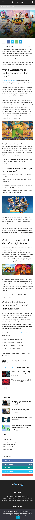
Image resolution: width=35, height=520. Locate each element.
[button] (3, 2)
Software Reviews (9, 6)
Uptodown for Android (9, 444)
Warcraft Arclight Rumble (9, 80)
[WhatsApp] (16, 41)
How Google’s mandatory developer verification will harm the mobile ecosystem (22, 427)
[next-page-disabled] (5, 388)
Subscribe (29, 474)
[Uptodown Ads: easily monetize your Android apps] (6, 419)
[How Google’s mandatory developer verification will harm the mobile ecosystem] (6, 428)
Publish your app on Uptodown (11, 442)
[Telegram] (20, 41)
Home (2, 6)
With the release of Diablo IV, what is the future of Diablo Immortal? (20, 374)
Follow (30, 464)
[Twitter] (12, 41)
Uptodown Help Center (9, 447)
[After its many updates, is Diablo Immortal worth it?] (6, 382)
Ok (18, 517)
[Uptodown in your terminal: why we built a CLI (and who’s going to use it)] (6, 403)
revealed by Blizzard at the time (22, 333)
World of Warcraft (6, 362)
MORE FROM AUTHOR (23, 367)
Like (31, 460)
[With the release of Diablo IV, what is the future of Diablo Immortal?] (6, 374)
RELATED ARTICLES (9, 367)
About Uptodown (7, 439)
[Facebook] (8, 41)
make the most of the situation (22, 235)
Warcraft (14, 360)
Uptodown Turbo (7, 449)
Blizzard (8, 360)
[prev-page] (3, 388)
